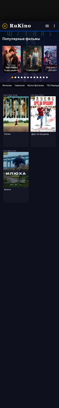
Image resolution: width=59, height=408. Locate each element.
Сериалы (20, 85)
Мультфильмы (36, 85)
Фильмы (7, 85)
